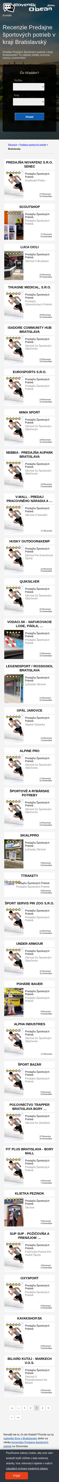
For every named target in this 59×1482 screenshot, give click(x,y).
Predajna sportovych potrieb (33, 144)
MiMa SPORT (29, 412)
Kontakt (7, 15)
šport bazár (29, 1064)
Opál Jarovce (29, 710)
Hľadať (30, 116)
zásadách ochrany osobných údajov (27, 1468)
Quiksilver (29, 581)
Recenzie (12, 144)
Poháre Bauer (30, 984)
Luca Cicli (29, 247)
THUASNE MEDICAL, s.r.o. (29, 287)
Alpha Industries (29, 1024)
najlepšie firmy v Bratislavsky (20, 1438)
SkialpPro (29, 835)
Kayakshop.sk (29, 1318)
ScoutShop (29, 207)
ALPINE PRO (29, 751)
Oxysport (29, 1278)
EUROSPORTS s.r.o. (29, 372)
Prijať (16, 1475)
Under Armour (29, 943)
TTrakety (29, 876)
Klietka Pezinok (29, 1193)
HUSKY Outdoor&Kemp (29, 541)
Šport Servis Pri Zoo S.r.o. (29, 903)
